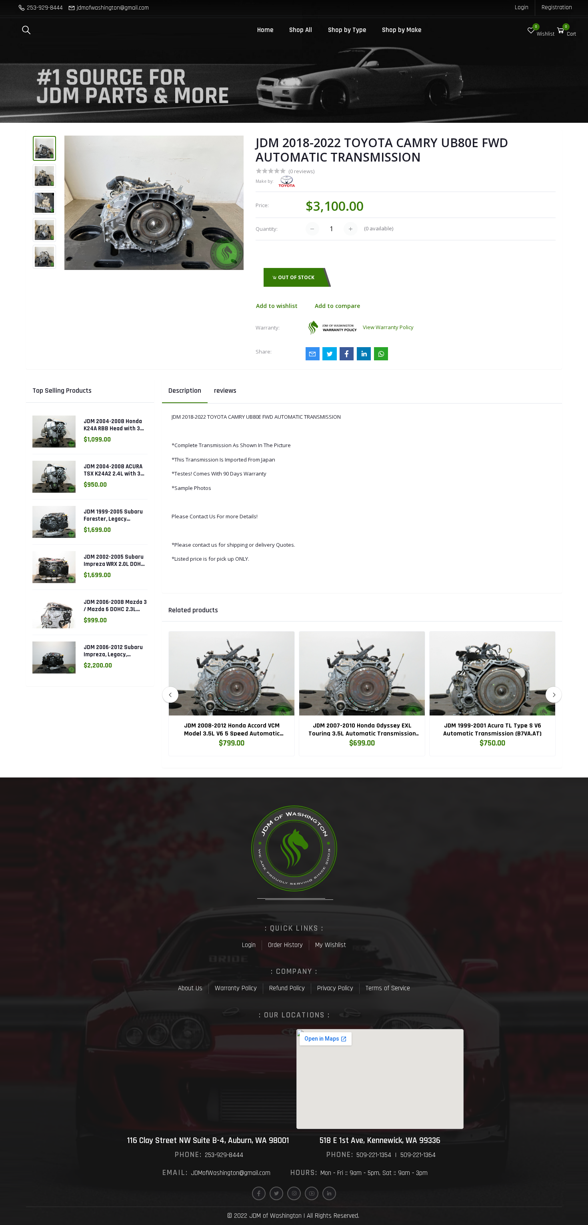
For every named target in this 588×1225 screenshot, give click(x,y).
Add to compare (337, 306)
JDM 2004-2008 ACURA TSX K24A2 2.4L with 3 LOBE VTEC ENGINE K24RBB (113, 470)
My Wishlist (330, 945)
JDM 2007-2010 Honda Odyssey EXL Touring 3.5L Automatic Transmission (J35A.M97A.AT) (362, 730)
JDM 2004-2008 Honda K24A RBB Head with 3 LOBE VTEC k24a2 (113, 425)
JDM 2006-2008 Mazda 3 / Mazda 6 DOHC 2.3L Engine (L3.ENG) (115, 606)
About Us (190, 988)
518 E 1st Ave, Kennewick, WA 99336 (380, 1140)
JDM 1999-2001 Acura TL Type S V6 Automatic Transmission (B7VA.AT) (492, 730)
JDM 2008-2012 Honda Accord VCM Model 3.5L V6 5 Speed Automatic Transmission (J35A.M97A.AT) (232, 730)
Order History (285, 945)
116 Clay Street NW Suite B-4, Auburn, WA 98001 (208, 1140)
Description (184, 390)
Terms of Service (388, 988)
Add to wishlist (277, 306)
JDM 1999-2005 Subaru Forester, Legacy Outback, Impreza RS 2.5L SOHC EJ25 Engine (113, 515)
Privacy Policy (335, 988)
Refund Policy (287, 988)
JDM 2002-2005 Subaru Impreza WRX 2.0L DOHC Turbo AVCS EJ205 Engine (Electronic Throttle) (114, 561)
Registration (557, 7)
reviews (225, 390)
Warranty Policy (236, 988)
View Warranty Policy (388, 327)
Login (521, 7)
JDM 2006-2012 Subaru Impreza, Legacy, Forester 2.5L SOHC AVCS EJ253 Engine (113, 651)
